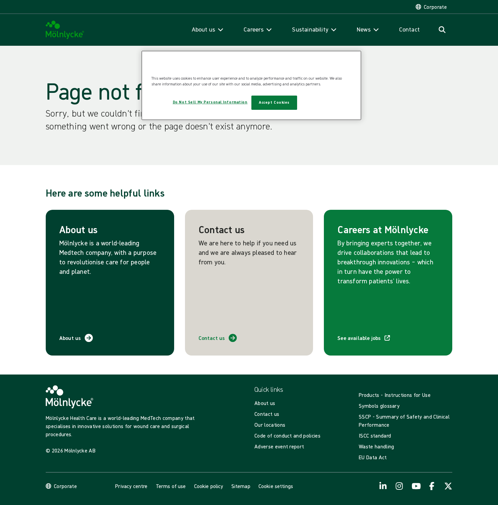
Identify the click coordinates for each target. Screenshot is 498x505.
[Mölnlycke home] (65, 30)
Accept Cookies (274, 102)
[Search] (442, 30)
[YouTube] (416, 486)
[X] (448, 486)
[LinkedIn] (383, 486)
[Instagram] (399, 486)
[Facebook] (432, 486)
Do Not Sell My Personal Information (210, 102)
